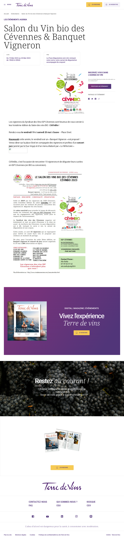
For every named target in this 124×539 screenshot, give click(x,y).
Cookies (32, 535)
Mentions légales (20, 535)
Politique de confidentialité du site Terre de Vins (54, 535)
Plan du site (8, 535)
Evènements (15, 14)
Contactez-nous (38, 501)
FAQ (31, 505)
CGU (58, 505)
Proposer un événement (99, 86)
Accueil (6, 14)
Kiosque (91, 501)
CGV (89, 505)
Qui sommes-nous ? (66, 501)
